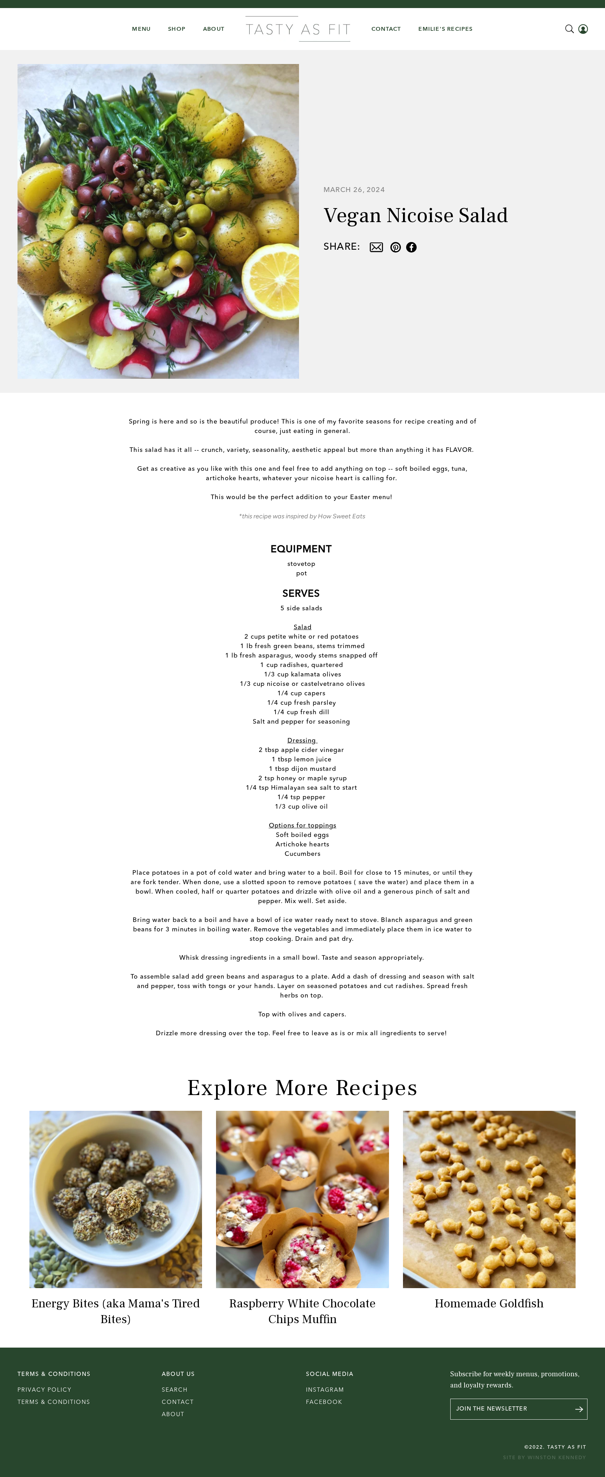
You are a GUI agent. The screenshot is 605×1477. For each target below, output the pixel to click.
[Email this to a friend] (376, 247)
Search (175, 1390)
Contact (178, 1402)
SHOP (177, 29)
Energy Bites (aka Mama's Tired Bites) (116, 1311)
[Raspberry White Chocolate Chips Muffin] (302, 1199)
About (173, 1415)
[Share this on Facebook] (411, 247)
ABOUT (213, 29)
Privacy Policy (45, 1390)
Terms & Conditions (54, 1402)
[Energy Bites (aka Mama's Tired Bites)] (115, 1199)
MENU (141, 29)
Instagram (325, 1390)
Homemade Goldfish (489, 1304)
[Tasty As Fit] (297, 29)
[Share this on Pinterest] (395, 247)
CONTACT (386, 29)
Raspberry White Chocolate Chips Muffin (302, 1311)
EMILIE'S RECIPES (445, 29)
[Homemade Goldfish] (489, 1199)
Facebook (324, 1402)
